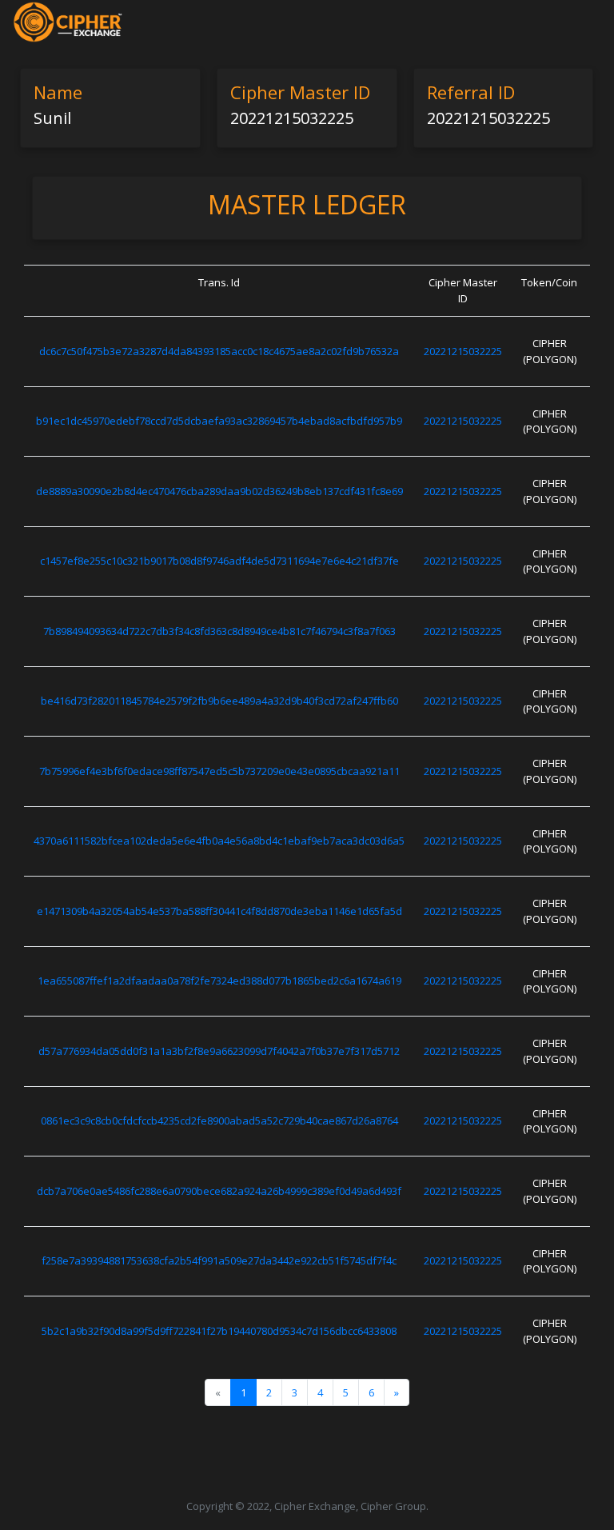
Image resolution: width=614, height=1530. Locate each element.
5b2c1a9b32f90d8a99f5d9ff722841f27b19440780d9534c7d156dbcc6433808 (219, 1331)
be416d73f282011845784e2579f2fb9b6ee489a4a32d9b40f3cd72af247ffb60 (219, 700)
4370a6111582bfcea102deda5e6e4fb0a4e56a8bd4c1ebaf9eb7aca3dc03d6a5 (219, 840)
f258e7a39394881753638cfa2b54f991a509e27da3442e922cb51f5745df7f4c (219, 1260)
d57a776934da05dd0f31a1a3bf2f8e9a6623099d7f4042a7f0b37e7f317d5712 (219, 1051)
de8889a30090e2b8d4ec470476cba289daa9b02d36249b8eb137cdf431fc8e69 (219, 491)
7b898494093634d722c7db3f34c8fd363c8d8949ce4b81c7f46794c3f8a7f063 (219, 631)
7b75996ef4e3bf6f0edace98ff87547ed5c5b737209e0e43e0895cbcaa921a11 (219, 771)
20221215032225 (463, 351)
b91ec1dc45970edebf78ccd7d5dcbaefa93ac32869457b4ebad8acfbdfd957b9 (219, 420)
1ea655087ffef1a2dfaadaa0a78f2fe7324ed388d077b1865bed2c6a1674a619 (219, 980)
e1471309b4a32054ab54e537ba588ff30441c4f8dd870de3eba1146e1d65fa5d (219, 911)
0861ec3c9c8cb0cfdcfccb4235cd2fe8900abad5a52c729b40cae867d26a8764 (219, 1120)
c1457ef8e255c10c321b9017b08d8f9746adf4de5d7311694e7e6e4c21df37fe (219, 560)
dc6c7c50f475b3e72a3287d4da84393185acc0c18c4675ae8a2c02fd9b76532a (219, 351)
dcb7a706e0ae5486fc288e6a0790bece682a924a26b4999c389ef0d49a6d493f (219, 1191)
